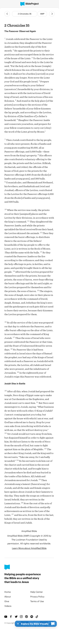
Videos (7, 606)
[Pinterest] (26, 616)
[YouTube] (5, 616)
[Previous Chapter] (7, 14)
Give (6, 601)
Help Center (36, 592)
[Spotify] (31, 616)
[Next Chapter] (52, 14)
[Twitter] (16, 616)
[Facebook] (11, 616)
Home (7, 592)
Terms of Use (37, 601)
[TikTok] (37, 616)
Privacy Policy (37, 596)
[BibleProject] (29, 4)
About (7, 596)
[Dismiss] (17, 624)
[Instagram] (21, 616)
